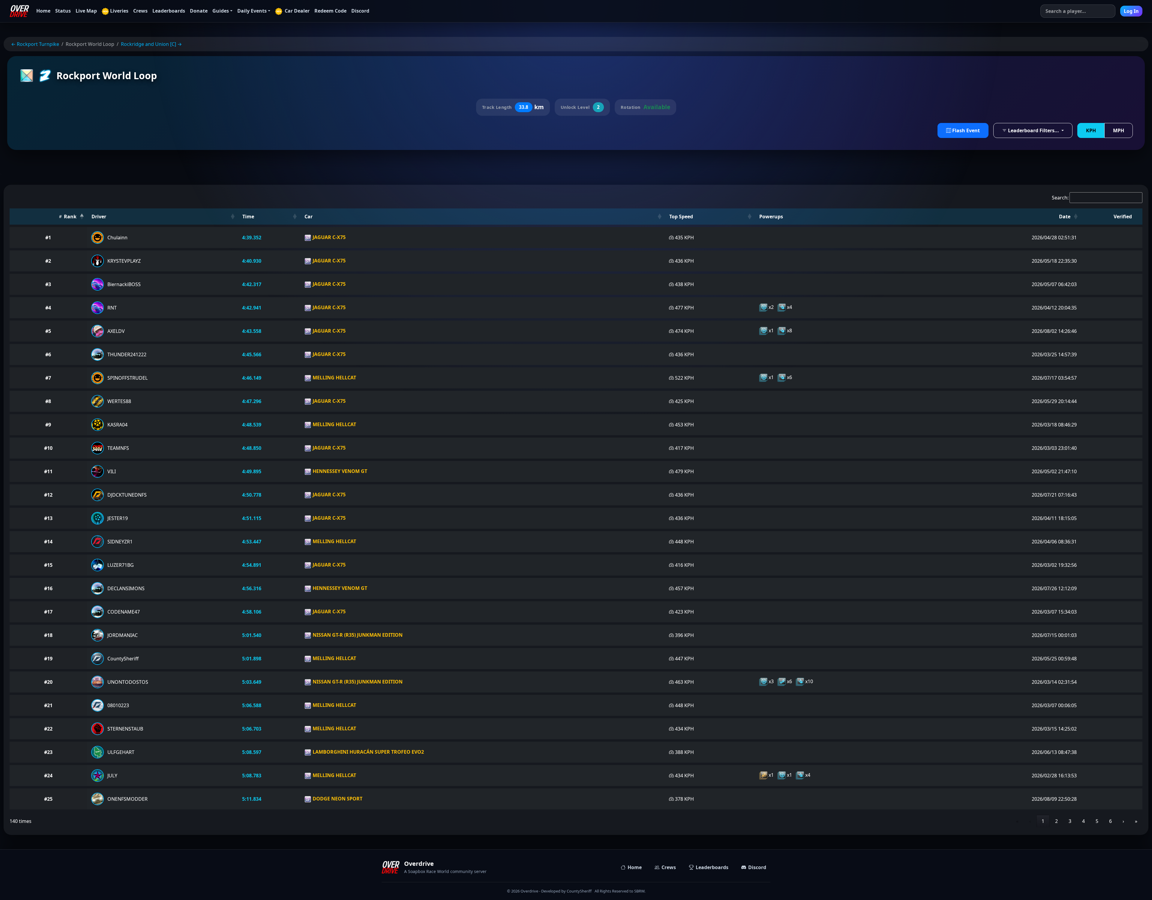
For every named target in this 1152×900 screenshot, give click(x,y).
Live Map (86, 10)
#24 (48, 775)
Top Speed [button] (681, 216)
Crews (140, 10)
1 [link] (1043, 821)
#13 (48, 518)
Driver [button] (99, 216)
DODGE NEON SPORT (336, 798)
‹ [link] (1030, 821)
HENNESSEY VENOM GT (339, 471)
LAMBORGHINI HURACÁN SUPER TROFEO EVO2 (367, 752)
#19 (48, 658)
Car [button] (308, 216)
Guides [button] (220, 10)
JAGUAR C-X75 (328, 237)
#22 (48, 728)
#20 (48, 682)
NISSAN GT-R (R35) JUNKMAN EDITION (357, 635)
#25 (48, 799)
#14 (48, 541)
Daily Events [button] (252, 10)
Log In (1131, 11)
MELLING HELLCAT (333, 377)
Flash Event (965, 130)
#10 (48, 448)
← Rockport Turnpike (35, 44)
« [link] (1017, 821)
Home (43, 10)
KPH (1091, 130)
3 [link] (1070, 821)
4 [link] (1083, 821)
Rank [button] (69, 216)
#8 (48, 401)
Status (63, 10)
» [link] (1136, 821)
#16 (48, 588)
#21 (48, 705)
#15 (48, 565)
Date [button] (1064, 216)
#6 (48, 354)
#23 (48, 752)
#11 (48, 471)
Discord (360, 10)
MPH (1118, 130)
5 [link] (1097, 821)
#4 (48, 307)
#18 (48, 635)
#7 (48, 378)
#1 (48, 237)
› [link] (1123, 821)
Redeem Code (330, 10)
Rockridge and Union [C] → (151, 44)
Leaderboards (168, 10)
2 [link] (1056, 821)
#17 (48, 611)
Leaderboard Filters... (1033, 130)
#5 (48, 331)
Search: (1060, 197)
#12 (48, 495)
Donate (199, 10)
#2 (48, 261)
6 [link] (1110, 821)
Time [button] (248, 216)
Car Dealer (297, 10)
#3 (48, 284)
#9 (48, 424)
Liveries (119, 10)
